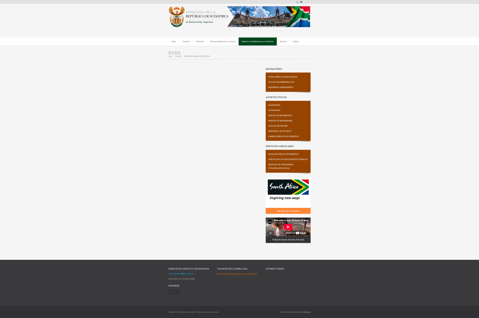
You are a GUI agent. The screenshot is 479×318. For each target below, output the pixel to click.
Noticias (283, 41)
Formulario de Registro (178, 138)
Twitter (171, 292)
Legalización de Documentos (283, 154)
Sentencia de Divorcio (279, 131)
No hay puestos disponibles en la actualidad (237, 274)
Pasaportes (274, 105)
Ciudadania (274, 110)
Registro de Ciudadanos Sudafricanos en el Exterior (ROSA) (212, 80)
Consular (178, 56)
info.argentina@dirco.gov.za (180, 273)
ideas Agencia (300, 312)
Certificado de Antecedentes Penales (288, 159)
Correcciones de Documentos (283, 136)
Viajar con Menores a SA (281, 82)
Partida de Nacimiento (280, 115)
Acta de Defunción (278, 126)
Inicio (174, 41)
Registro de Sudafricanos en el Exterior (258, 41)
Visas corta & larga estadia (282, 77)
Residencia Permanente (280, 87)
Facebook (177, 292)
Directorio (200, 41)
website (171, 95)
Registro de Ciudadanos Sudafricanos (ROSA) (280, 166)
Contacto (186, 41)
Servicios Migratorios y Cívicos (223, 41)
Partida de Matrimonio (280, 120)
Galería (296, 41)
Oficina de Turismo (288, 210)
